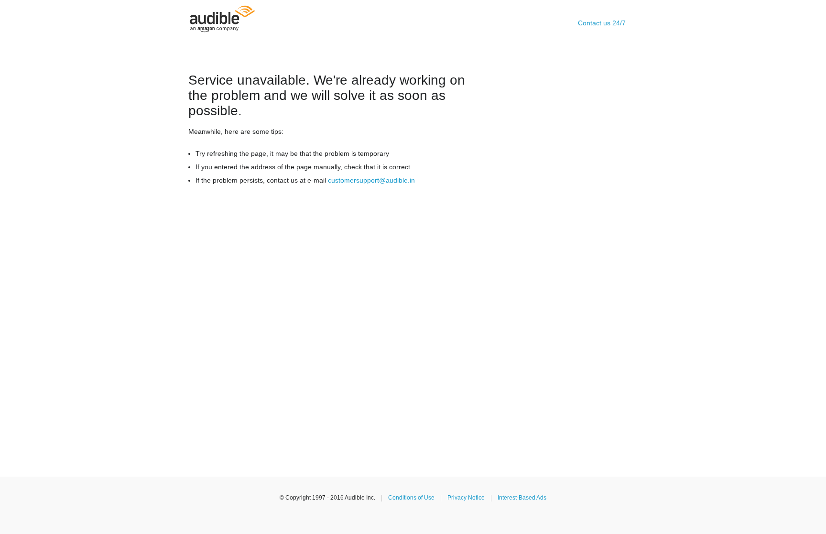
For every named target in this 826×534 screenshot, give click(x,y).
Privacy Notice (466, 497)
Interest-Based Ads (522, 497)
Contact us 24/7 (602, 23)
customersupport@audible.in (371, 180)
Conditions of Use (411, 497)
